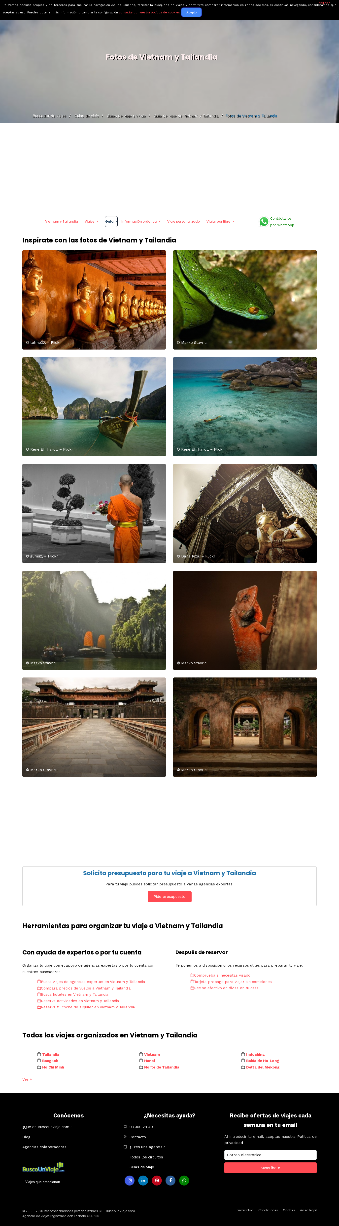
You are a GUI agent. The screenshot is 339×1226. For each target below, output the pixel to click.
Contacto (138, 1137)
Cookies (289, 1210)
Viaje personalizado (183, 221)
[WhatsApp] (184, 1181)
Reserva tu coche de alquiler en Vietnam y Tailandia (88, 1007)
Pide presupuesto (169, 896)
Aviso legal (308, 1210)
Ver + (27, 1079)
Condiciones (268, 1210)
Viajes (89, 221)
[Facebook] (170, 1181)
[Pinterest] (157, 1181)
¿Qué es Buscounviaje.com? (46, 1127)
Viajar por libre (218, 221)
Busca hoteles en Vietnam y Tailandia (74, 994)
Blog (26, 1137)
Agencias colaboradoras (44, 1147)
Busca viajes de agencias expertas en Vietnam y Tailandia (93, 982)
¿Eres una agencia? (147, 1147)
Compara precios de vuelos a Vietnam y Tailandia (86, 988)
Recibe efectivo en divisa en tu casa (226, 988)
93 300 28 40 (141, 1127)
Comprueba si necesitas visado (222, 975)
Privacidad (245, 1210)
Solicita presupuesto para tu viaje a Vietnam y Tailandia (169, 873)
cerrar (324, 3)
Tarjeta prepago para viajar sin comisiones (233, 982)
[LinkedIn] (143, 1181)
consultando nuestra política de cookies (149, 12)
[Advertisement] (169, 167)
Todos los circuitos (146, 1157)
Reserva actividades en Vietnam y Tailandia (80, 1001)
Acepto (191, 12)
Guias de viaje (142, 1167)
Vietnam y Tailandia (61, 221)
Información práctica (139, 221)
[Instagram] (130, 1181)
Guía (109, 221)
